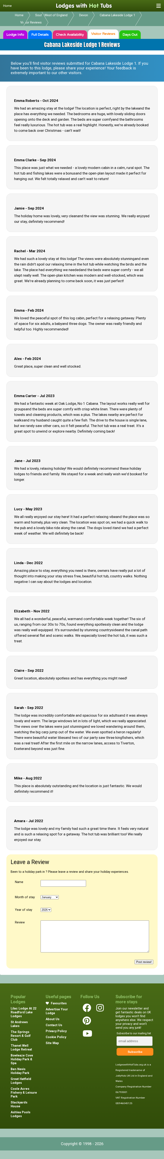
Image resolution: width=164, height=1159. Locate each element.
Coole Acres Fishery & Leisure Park (24, 1092)
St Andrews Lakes (19, 1024)
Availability (70, 34)
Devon (83, 15)
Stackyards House (19, 1104)
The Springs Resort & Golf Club (21, 1036)
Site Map (52, 1043)
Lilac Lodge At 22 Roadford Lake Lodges (23, 1012)
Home (7, 6)
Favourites (58, 1003)
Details (40, 34)
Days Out (130, 34)
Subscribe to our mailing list (134, 1033)
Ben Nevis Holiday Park (20, 1071)
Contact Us (54, 1025)
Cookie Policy (56, 1037)
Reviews (103, 34)
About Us (52, 1019)
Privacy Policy (56, 1031)
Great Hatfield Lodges (21, 1081)
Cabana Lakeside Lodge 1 (117, 15)
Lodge (15, 34)
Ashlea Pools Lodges (20, 1114)
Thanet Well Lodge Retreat (21, 1047)
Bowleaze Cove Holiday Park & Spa (22, 1059)
